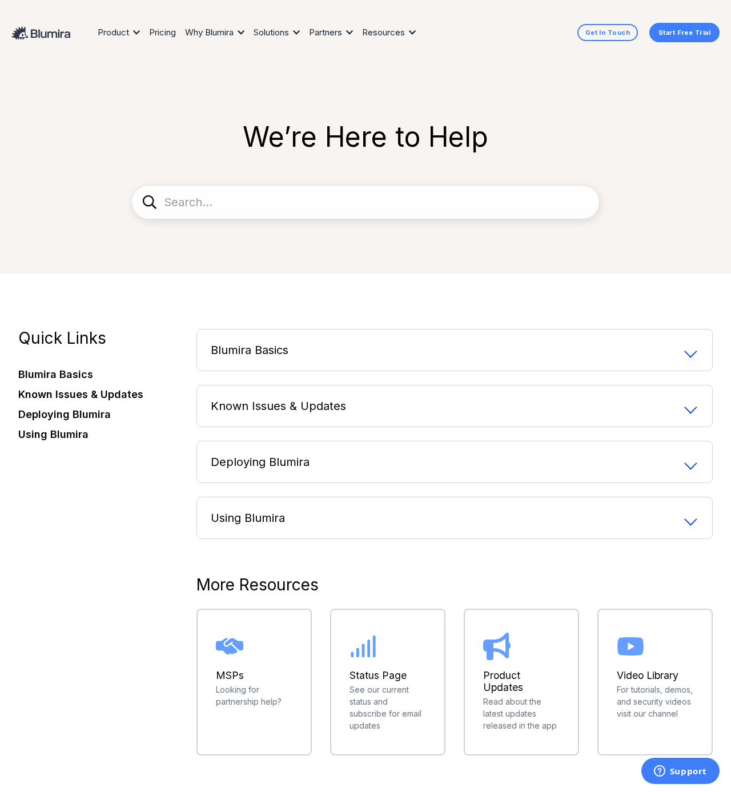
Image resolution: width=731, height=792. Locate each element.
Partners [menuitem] (325, 32)
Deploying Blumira (260, 462)
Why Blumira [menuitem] (209, 32)
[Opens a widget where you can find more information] (680, 772)
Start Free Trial (684, 33)
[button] (98, 374)
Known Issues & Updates (278, 406)
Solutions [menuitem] (271, 32)
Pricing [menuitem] (162, 32)
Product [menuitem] (113, 32)
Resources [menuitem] (383, 32)
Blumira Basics (249, 350)
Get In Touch (607, 33)
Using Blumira (248, 518)
